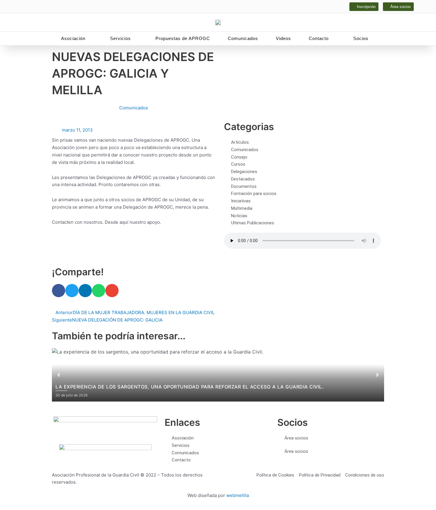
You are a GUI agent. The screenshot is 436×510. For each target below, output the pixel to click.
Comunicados (243, 38)
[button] (58, 290)
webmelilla (237, 495)
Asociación (73, 38)
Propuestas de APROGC (182, 38)
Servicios (120, 38)
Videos (283, 38)
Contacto (319, 38)
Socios (360, 38)
